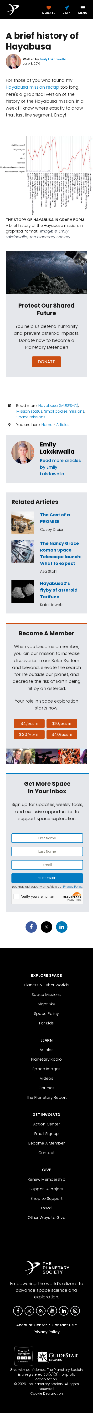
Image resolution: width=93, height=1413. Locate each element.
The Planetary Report (46, 1097)
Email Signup (46, 1133)
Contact (46, 1152)
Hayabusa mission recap (32, 87)
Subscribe (47, 878)
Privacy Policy (73, 887)
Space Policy (46, 1013)
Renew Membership (46, 1179)
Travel (46, 1208)
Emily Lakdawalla (57, 448)
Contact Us (63, 1325)
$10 (61, 723)
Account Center (31, 1325)
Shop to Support (47, 1198)
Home (46, 424)
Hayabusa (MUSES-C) (58, 405)
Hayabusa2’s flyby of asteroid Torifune (59, 590)
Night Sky (46, 1004)
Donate (46, 362)
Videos (46, 1078)
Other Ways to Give (46, 1217)
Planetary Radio (46, 1059)
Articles (62, 424)
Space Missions (47, 994)
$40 (62, 734)
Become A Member (46, 1143)
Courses (47, 1088)
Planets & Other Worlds (46, 985)
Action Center (46, 1124)
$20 (29, 734)
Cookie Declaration (46, 1393)
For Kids (46, 1023)
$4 (29, 723)
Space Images (46, 1069)
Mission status (29, 411)
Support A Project (46, 1189)
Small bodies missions (64, 411)
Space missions (30, 417)
